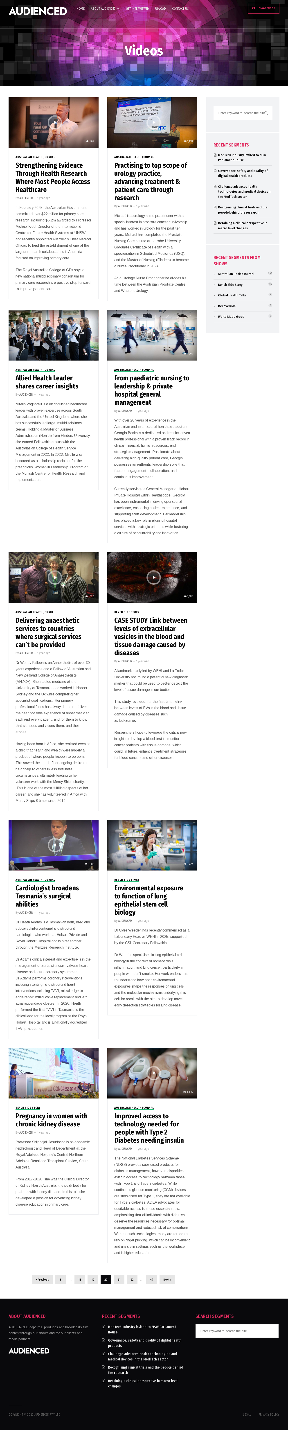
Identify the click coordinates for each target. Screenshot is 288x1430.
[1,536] (53, 1073)
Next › (167, 1279)
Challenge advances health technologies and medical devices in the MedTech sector (244, 192)
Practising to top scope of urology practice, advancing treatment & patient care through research (150, 181)
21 (119, 1279)
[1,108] (152, 122)
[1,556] (53, 335)
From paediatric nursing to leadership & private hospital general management (151, 390)
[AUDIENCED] (38, 14)
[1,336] (152, 1073)
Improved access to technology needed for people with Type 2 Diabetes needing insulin (149, 1128)
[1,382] (53, 845)
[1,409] (152, 845)
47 (151, 1279)
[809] (53, 122)
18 (79, 1279)
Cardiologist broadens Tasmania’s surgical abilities (47, 896)
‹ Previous (42, 1279)
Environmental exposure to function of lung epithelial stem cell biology (148, 900)
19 (92, 1279)
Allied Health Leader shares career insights (47, 382)
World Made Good (231, 317)
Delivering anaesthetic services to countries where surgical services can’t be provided (48, 632)
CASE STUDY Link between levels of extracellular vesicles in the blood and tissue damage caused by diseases (150, 636)
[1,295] (152, 335)
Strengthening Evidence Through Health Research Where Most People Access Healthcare (53, 177)
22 (132, 1279)
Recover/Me (227, 306)
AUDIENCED (26, 198)
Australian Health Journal (35, 157)
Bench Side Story (126, 612)
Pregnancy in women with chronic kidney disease (52, 1120)
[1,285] (152, 577)
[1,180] (53, 577)
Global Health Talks (232, 295)
